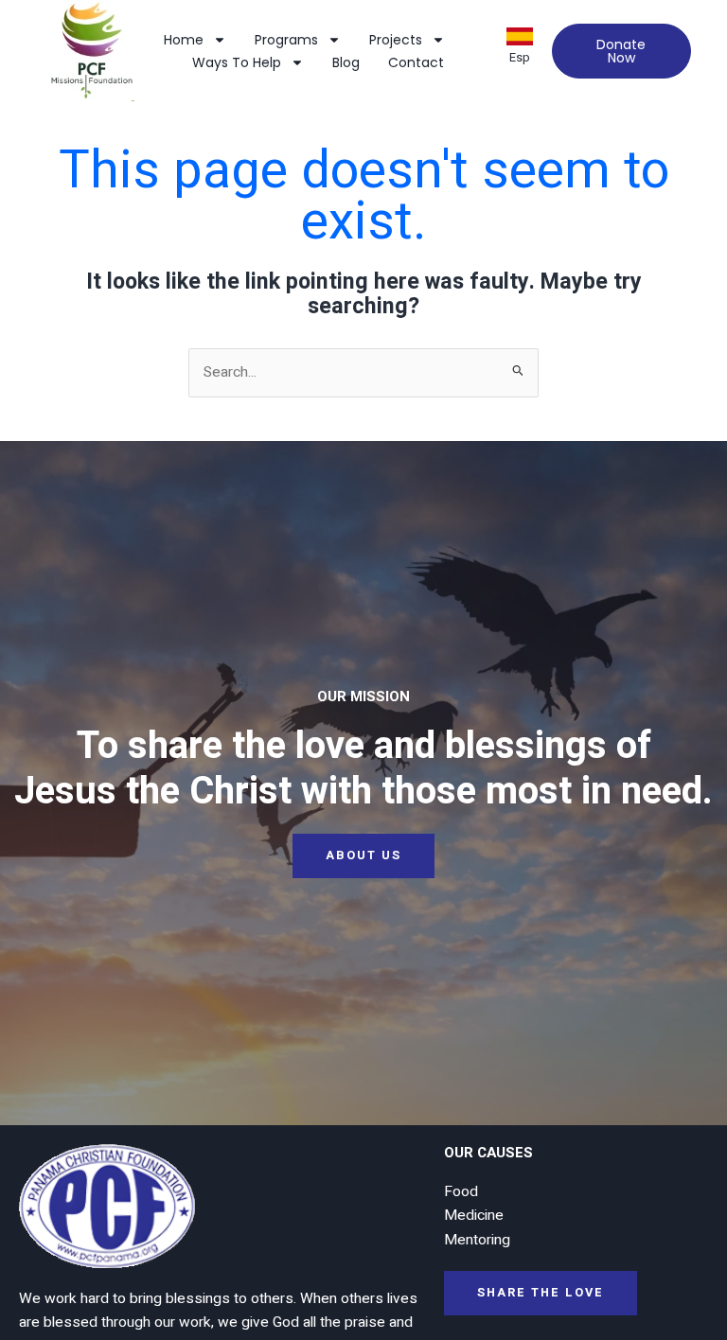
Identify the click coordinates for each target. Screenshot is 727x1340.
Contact (416, 62)
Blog (346, 62)
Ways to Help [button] (236, 62)
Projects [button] (395, 39)
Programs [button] (286, 39)
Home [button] (184, 39)
